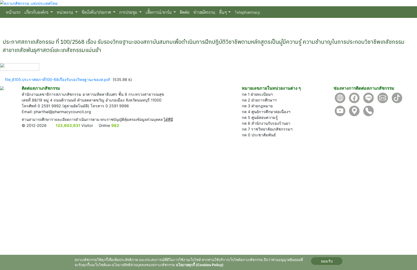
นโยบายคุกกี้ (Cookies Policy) (199, 265)
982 (115, 125)
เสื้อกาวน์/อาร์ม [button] (159, 12)
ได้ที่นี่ (168, 119)
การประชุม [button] (128, 12)
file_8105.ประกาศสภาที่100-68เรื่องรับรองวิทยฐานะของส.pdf (57, 79)
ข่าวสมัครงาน (204, 12)
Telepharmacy (247, 12)
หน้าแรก (14, 12)
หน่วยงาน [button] (65, 12)
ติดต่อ (184, 12)
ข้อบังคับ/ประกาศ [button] (97, 12)
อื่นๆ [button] (223, 12)
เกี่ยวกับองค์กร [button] (36, 12)
